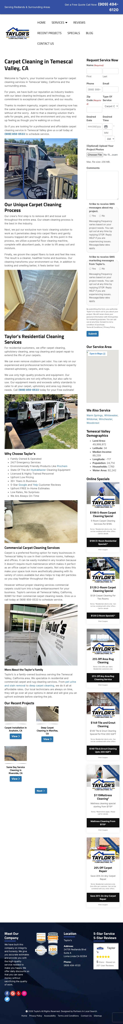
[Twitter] (7, 999)
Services (58, 22)
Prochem (62, 466)
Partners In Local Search (85, 1011)
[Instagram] (24, 993)
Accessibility (50, 1016)
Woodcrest (93, 422)
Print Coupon (103, 550)
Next (39, 790)
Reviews (79, 22)
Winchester (105, 419)
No (103, 215)
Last (105, 76)
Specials (74, 33)
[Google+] (12, 993)
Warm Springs (95, 415)
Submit (92, 333)
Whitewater (111, 415)
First (89, 76)
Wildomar (92, 419)
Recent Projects (49, 33)
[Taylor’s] (17, 33)
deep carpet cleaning (41, 685)
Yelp (35, 484)
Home (41, 22)
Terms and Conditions (68, 1016)
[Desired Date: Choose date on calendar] (105, 126)
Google (23, 484)
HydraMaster (38, 469)
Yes (94, 215)
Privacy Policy (109, 327)
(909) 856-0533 (14, 133)
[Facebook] (7, 993)
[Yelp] (18, 993)
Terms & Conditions (94, 327)
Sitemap (98, 1016)
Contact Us (45, 43)
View (15, 736)
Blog (89, 33)
